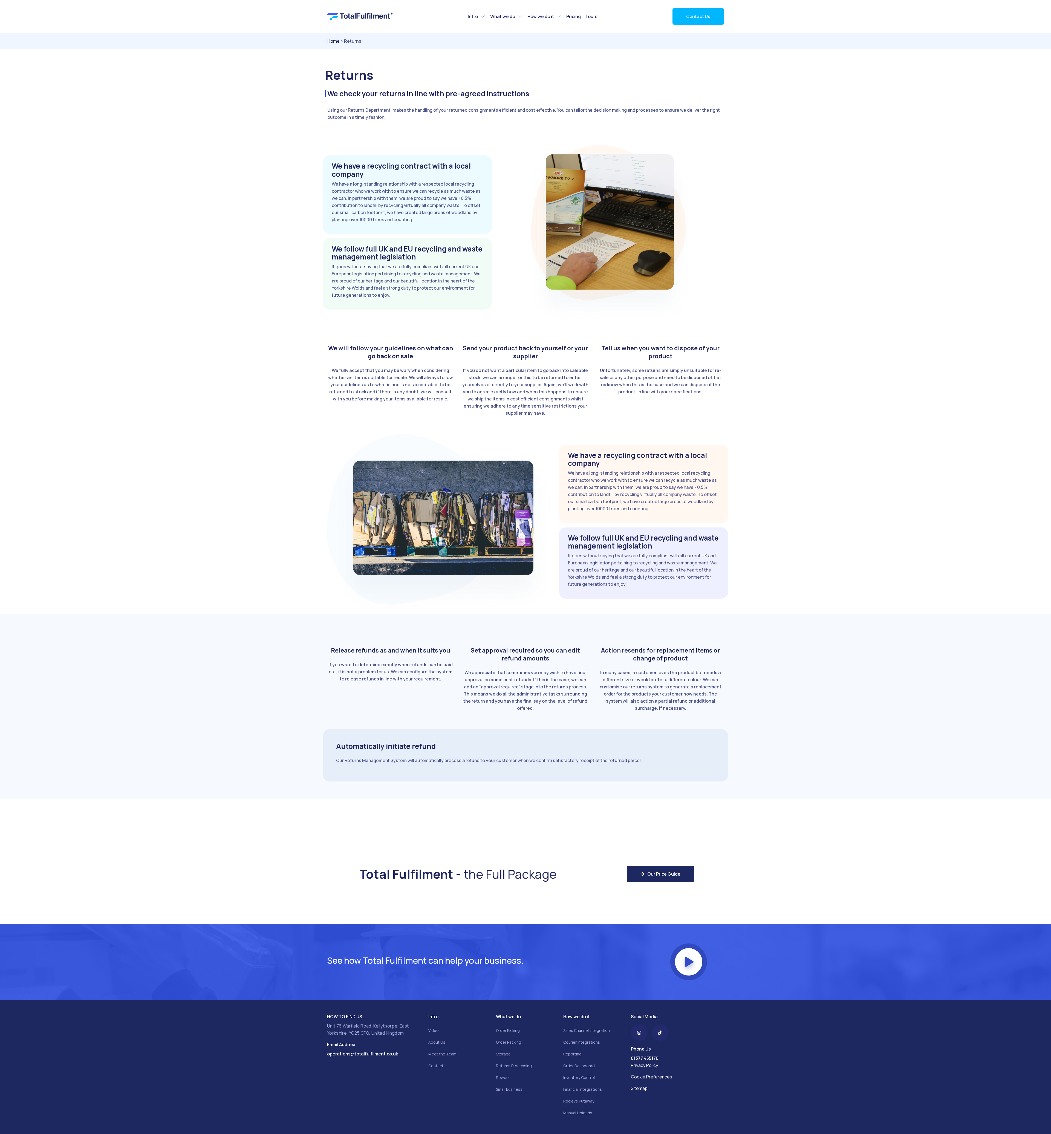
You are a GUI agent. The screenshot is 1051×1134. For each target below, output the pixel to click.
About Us (436, 1042)
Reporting (572, 1054)
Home (333, 41)
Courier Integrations (581, 1042)
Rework (503, 1077)
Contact (435, 1065)
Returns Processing (514, 1065)
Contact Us (698, 16)
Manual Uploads (577, 1112)
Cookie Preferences (651, 1077)
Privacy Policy (644, 1065)
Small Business (509, 1089)
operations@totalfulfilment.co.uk (362, 1054)
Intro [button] (473, 16)
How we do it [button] (541, 16)
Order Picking (508, 1030)
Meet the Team (442, 1054)
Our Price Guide (663, 874)
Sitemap (639, 1088)
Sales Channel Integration (586, 1030)
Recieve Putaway (578, 1101)
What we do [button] (503, 16)
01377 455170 (645, 1058)
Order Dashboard (579, 1065)
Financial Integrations (582, 1089)
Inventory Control (579, 1077)
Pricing (573, 16)
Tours (591, 16)
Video (433, 1030)
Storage (503, 1054)
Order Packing (508, 1042)
